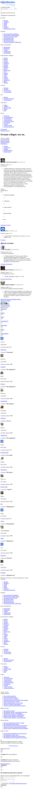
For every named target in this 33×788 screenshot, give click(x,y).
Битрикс (6, 20)
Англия (6, 60)
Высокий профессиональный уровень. (11, 299)
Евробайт (3, 572)
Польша (6, 73)
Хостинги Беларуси (9, 126)
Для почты (6, 115)
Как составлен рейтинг (10, 696)
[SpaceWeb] (4, 325)
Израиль (6, 66)
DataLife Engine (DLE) (9, 28)
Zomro (2, 521)
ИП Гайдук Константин (13, 745)
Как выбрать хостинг (9, 710)
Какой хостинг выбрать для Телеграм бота (15, 717)
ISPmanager (7, 48)
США (5, 76)
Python (5, 105)
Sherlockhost (4, 469)
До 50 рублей (7, 90)
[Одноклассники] (3, 303)
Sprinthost (3, 367)
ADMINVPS (4, 435)
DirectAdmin (7, 47)
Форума (6, 97)
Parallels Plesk (7, 53)
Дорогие (6, 89)
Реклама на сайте (5, 748)
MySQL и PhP (7, 108)
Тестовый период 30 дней (10, 36)
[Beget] (3, 313)
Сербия (6, 74)
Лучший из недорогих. (7, 264)
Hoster (2, 538)
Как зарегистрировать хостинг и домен (14, 723)
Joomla (5, 23)
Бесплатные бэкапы (9, 40)
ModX (5, 24)
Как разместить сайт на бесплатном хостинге (15, 725)
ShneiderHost (4, 401)
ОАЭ (5, 71)
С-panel (6, 50)
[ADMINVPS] (4, 321)
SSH (5, 110)
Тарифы (6, 149)
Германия (6, 63)
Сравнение (4, 129)
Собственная (7, 51)
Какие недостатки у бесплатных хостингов (15, 727)
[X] (6, 303)
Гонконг (6, 65)
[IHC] (2, 317)
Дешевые (6, 88)
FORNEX (3, 418)
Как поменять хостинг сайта (11, 735)
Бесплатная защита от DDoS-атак (12, 42)
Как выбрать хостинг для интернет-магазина (15, 712)
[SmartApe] (4, 309)
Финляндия (7, 80)
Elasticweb (3, 555)
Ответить (3, 240)
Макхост (3, 384)
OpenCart (6, 27)
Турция (6, 77)
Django (5, 109)
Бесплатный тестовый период (11, 35)
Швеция (6, 82)
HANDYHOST (5, 452)
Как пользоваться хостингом (11, 724)
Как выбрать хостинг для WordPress (13, 713)
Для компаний (7, 118)
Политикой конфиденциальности (18, 783)
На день (6, 124)
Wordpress (6, 22)
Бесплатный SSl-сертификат (11, 34)
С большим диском (9, 121)
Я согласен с (14, 783)
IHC (2, 504)
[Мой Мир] (4, 303)
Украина (6, 78)
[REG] (2, 329)
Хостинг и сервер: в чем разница (12, 704)
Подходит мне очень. (6, 279)
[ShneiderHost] (4, 333)
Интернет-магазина (9, 98)
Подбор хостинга (5, 304)
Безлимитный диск (9, 39)
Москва (6, 58)
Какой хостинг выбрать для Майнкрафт (14, 715)
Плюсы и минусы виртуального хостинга (14, 705)
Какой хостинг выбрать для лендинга (13, 716)
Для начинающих (8, 117)
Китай (5, 69)
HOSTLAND (4, 487)
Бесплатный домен (9, 38)
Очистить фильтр (5, 763)
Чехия (5, 81)
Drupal (5, 26)
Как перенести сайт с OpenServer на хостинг (15, 737)
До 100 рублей (7, 92)
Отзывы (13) (7, 147)
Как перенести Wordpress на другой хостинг (15, 733)
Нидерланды (7, 70)
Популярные (7, 122)
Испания (6, 67)
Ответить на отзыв (5, 225)
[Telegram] (8, 303)
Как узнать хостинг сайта (10, 697)
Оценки (6, 146)
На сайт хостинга (5, 130)
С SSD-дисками (8, 125)
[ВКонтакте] (1, 303)
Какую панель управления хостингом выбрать (16, 728)
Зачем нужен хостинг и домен (11, 701)
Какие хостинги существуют (11, 698)
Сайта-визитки (8, 100)
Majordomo (3, 349)
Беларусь (6, 62)
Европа (6, 59)
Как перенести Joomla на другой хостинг (14, 736)
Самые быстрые (8, 120)
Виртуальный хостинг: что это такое (13, 703)
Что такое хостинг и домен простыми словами (16, 700)
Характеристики (8, 150)
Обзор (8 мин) (7, 151)
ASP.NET (6, 106)
